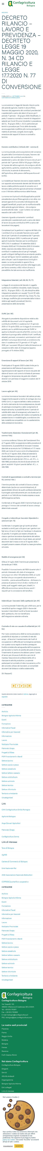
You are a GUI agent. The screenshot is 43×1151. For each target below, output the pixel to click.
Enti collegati (7, 1087)
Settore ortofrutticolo (10, 777)
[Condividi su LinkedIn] (29, 686)
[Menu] (3, 4)
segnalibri (5, 697)
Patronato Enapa (8, 748)
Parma (4, 1032)
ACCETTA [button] (19, 1146)
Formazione (6, 723)
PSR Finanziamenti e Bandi (12, 756)
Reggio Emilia (7, 1036)
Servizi (4, 1072)
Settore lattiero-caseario (11, 773)
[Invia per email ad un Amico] (25, 686)
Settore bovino (7, 760)
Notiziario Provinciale (10, 744)
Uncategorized (7, 797)
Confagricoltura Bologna (11, 1065)
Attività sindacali (8, 1076)
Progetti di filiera (8, 752)
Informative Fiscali (8, 728)
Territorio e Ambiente (9, 793)
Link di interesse (8, 1091)
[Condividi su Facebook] (17, 686)
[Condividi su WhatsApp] (13, 686)
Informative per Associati (11, 732)
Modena (5, 1040)
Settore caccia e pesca (10, 764)
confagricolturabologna (11, 97)
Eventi (4, 719)
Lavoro (4, 740)
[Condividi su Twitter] (21, 686)
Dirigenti (5, 1068)
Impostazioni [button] (8, 1146)
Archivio (5, 711)
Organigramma (7, 1080)
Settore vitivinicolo (9, 789)
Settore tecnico (7, 785)
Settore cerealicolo (9, 769)
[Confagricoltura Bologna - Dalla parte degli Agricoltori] (21, 4)
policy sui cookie (9, 1139)
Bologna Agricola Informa (11, 715)
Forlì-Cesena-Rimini (9, 1055)
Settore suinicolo (8, 781)
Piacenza (5, 1028)
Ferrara (4, 1047)
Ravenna (5, 1051)
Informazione (6, 736)
